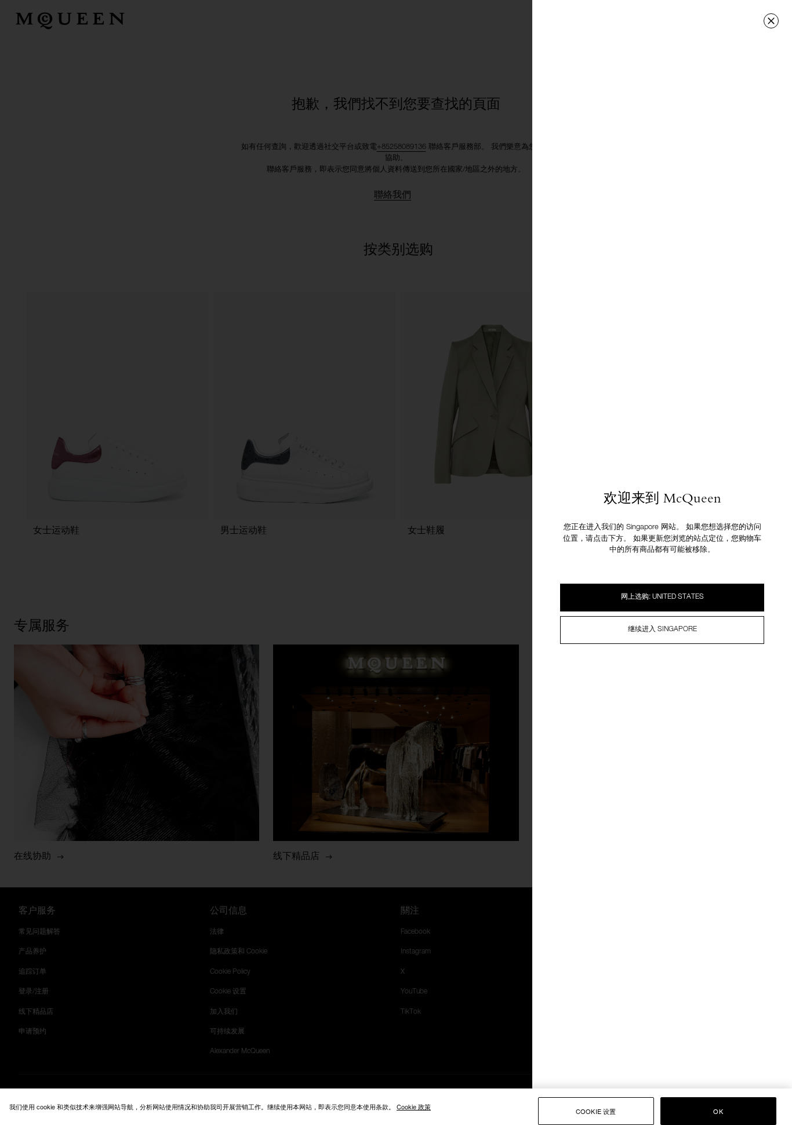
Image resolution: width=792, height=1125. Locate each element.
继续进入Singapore (662, 629)
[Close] (771, 21)
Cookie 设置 (596, 1111)
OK (717, 1111)
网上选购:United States (662, 597)
